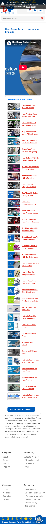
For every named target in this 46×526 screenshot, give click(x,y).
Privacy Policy (31, 7)
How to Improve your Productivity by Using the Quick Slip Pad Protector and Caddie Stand (30, 299)
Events (6, 463)
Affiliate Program (31, 457)
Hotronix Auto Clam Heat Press (29, 370)
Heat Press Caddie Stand (29, 326)
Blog (26, 467)
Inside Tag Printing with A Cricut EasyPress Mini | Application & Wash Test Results (29, 177)
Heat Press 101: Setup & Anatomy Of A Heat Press (30, 185)
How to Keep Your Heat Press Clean (29, 282)
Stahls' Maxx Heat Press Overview (29, 387)
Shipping (6, 467)
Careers (6, 460)
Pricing (6, 499)
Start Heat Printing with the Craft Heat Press (29, 256)
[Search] (42, 18)
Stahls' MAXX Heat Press (29, 352)
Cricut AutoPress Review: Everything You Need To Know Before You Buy (29, 150)
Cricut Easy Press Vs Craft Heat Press (30, 238)
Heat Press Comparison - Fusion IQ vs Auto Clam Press (30, 203)
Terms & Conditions (32, 499)
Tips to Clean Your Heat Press (29, 308)
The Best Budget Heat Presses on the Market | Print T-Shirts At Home (30, 212)
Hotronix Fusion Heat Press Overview (30, 361)
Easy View (7, 496)
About (5, 457)
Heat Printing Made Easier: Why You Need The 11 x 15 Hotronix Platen (29, 115)
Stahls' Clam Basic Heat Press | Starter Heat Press (29, 220)
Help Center (29, 506)
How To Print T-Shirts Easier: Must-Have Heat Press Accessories (30, 159)
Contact (6, 490)
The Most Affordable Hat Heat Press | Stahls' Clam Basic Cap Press (30, 229)
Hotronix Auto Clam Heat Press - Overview (29, 378)
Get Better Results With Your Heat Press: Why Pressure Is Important (30, 106)
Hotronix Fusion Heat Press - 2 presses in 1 (30, 396)
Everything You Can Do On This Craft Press (29, 247)
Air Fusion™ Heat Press (29, 335)
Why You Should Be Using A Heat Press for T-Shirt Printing (29, 133)
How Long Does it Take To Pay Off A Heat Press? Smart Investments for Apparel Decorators (29, 124)
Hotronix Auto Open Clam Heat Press (30, 291)
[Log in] (35, 10)
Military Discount (31, 460)
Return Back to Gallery (21, 409)
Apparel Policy (30, 503)
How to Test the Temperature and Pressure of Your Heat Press (28, 273)
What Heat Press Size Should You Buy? (30, 168)
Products (6, 493)
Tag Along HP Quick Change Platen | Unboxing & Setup (30, 194)
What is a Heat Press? (27, 343)
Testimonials (30, 463)
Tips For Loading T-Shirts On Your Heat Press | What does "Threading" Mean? (30, 141)
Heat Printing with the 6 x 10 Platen (30, 264)
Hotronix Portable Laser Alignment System (29, 317)
